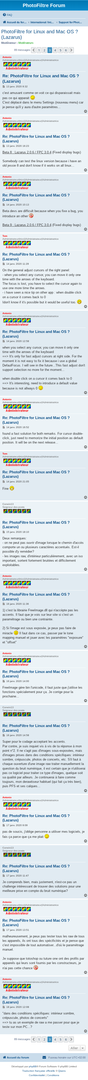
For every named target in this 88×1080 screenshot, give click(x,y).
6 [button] (66, 50)
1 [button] (39, 50)
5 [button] (60, 50)
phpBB (33, 1066)
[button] (33, 50)
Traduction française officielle (38, 1070)
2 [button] (44, 50)
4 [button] (55, 50)
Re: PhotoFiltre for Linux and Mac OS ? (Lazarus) (40, 78)
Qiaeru (62, 1070)
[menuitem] (7, 15)
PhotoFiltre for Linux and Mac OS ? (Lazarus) (39, 34)
